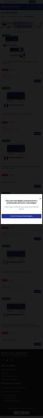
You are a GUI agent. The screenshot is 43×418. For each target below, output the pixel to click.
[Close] (40, 198)
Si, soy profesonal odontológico (21, 216)
